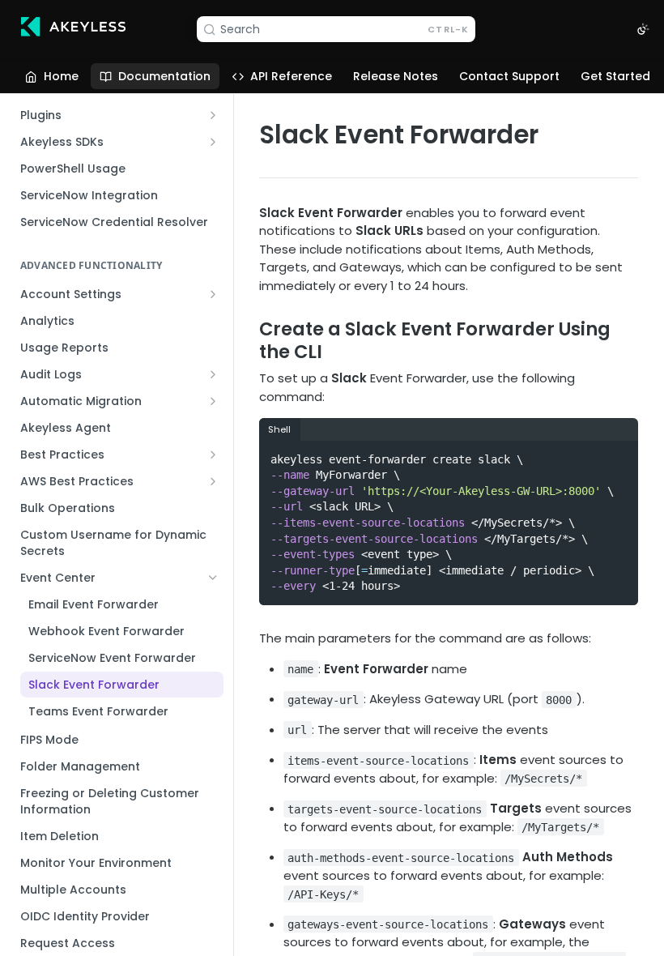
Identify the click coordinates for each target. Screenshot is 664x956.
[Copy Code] (619, 454)
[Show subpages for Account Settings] (212, 294)
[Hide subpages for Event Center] (212, 577)
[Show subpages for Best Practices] (212, 454)
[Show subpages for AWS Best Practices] (212, 481)
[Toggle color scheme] (643, 29)
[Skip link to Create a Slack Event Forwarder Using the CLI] (248, 340)
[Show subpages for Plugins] (212, 115)
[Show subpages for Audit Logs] (212, 374)
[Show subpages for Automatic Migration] (212, 401)
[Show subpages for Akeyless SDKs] (212, 141)
